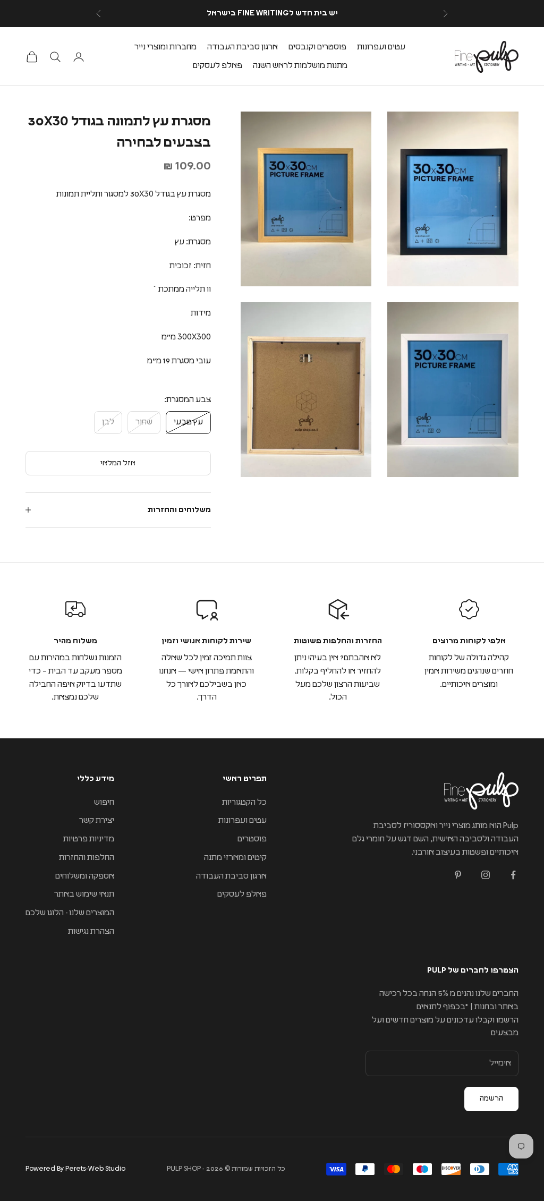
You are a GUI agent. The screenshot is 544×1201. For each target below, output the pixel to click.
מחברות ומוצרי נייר (165, 47)
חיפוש (104, 802)
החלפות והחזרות (86, 858)
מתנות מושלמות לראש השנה (300, 66)
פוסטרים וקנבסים (317, 47)
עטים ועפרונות (381, 47)
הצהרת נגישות (91, 931)
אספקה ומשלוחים (84, 876)
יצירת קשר (96, 820)
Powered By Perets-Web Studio (75, 1168)
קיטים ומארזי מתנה (235, 858)
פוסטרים (252, 839)
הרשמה (491, 1098)
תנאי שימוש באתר (84, 894)
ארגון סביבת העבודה (242, 47)
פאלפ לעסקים (217, 66)
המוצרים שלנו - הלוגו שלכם (70, 913)
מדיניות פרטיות (88, 839)
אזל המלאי (117, 463)
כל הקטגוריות (244, 802)
